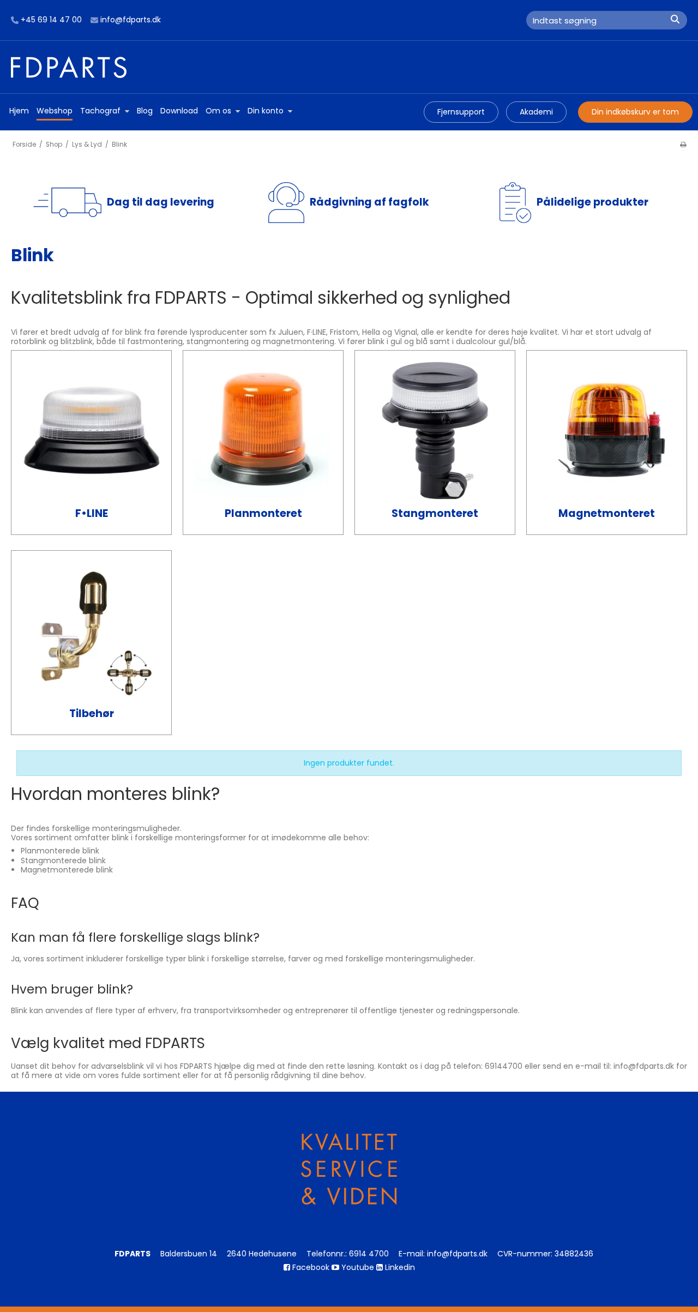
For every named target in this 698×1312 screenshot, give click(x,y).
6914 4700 (369, 1253)
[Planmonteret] (263, 430)
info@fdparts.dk (130, 20)
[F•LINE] (91, 430)
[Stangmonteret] (435, 430)
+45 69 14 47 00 (51, 20)
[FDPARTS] (349, 67)
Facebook (309, 1267)
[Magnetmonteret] (607, 430)
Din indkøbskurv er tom (635, 111)
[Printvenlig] (683, 144)
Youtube (356, 1267)
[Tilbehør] (91, 631)
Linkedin (399, 1267)
